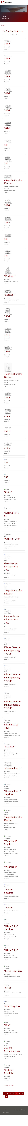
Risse (2, 25)
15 (6, 1096)
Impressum (6, 1112)
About (4, 1110)
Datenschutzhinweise (20, 1110)
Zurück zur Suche (9, 1085)
